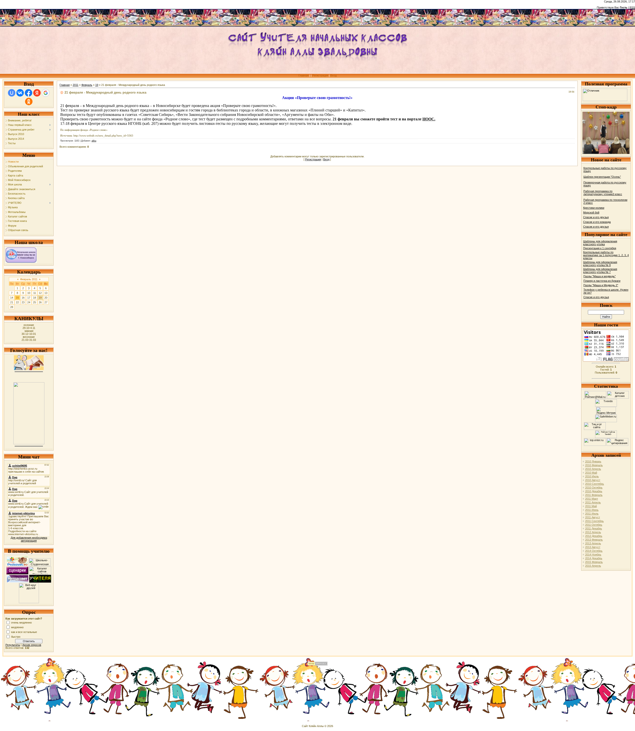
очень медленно (21, 622)
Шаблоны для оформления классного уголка (600, 243)
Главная (303, 75)
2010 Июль (592, 476)
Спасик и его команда (597, 221)
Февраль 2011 (28, 279)
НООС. (428, 119)
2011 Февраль (594, 494)
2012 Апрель (593, 532)
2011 (75, 84)
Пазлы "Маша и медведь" (599, 276)
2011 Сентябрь (594, 521)
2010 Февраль (594, 465)
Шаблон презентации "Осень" (602, 176)
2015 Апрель (593, 565)
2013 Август (592, 547)
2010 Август (592, 480)
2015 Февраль (594, 561)
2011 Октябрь (593, 524)
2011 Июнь (592, 509)
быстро (15, 636)
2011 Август (592, 517)
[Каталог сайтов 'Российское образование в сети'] (40, 573)
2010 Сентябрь (594, 483)
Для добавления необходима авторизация (29, 539)
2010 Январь (593, 461)
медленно (17, 627)
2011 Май (591, 506)
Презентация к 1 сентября (599, 248)
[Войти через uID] (11, 93)
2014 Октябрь (594, 550)
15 (17, 297)
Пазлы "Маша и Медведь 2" (600, 285)
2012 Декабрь (593, 535)
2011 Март (591, 498)
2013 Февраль (594, 539)
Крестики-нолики (593, 207)
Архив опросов (31, 644)
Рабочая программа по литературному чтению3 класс (602, 193)
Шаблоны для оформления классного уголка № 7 (600, 271)
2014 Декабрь (593, 558)
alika (94, 140)
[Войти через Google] (46, 93)
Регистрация (320, 75)
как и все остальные (24, 631)
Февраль (86, 84)
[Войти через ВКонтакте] (20, 93)
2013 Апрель (593, 543)
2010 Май (591, 472)
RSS (632, 7)
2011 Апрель (593, 502)
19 (40, 297)
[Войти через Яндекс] (37, 93)
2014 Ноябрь (593, 554)
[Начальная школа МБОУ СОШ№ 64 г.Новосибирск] (21, 261)
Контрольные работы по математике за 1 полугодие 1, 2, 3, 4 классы (606, 255)
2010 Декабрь (593, 491)
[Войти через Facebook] (28, 93)
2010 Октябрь (594, 487)
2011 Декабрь (593, 528)
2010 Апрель (593, 468)
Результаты (12, 644)
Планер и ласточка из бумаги (601, 280)
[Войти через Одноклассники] (28, 101)
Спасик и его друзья (596, 217)
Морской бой (591, 212)
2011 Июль (592, 513)
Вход (333, 75)
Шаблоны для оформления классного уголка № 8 (600, 264)
